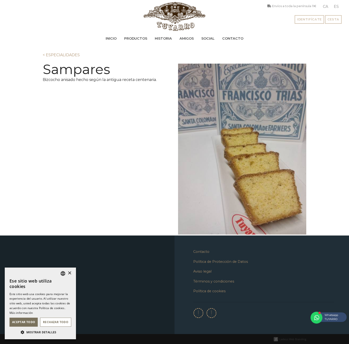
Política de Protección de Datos (220, 261)
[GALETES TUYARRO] (174, 16)
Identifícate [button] (309, 19)
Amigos (186, 38)
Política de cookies (209, 291)
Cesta (333, 19)
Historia (163, 38)
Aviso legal (202, 271)
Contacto (232, 38)
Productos (135, 38)
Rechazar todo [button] (55, 322)
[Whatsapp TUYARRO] (316, 318)
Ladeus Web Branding (292, 339)
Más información (21, 313)
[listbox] (63, 273)
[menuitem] (325, 6)
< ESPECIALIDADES (61, 55)
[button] (40, 332)
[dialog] (40, 303)
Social (208, 38)
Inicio (111, 38)
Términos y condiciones (213, 281)
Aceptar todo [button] (23, 322)
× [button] (69, 273)
